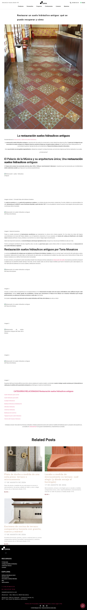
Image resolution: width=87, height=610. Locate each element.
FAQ (61, 603)
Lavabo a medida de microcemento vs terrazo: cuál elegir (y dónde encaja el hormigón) (62, 478)
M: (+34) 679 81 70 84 (8, 589)
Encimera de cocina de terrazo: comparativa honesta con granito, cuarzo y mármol (22, 529)
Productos (20, 6)
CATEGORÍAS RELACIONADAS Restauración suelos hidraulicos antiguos (43, 391)
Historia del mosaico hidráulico (12, 419)
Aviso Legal (55, 603)
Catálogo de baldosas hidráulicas (9, 564)
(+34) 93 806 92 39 (74, 2)
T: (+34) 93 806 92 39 (8, 586)
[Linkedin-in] (43, 606)
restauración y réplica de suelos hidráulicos (25, 139)
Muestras (66, 6)
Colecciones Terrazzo (6, 565)
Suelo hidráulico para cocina (11, 394)
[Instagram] (46, 606)
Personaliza (30, 6)
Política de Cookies (45, 603)
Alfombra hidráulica (9, 406)
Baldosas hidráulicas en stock (8, 575)
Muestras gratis (5, 577)
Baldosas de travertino (10, 412)
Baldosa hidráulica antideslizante (13, 403)
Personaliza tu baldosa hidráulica (9, 578)
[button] (6, 553)
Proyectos (39, 6)
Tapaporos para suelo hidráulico (12, 415)
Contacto (58, 6)
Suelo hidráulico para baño (11, 397)
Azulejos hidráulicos (9, 400)
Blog (3, 580)
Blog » (6, 492)
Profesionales (49, 6)
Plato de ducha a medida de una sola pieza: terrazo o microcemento (21, 477)
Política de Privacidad (31, 603)
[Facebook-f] (40, 606)
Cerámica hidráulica (9, 409)
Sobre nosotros (5, 582)
